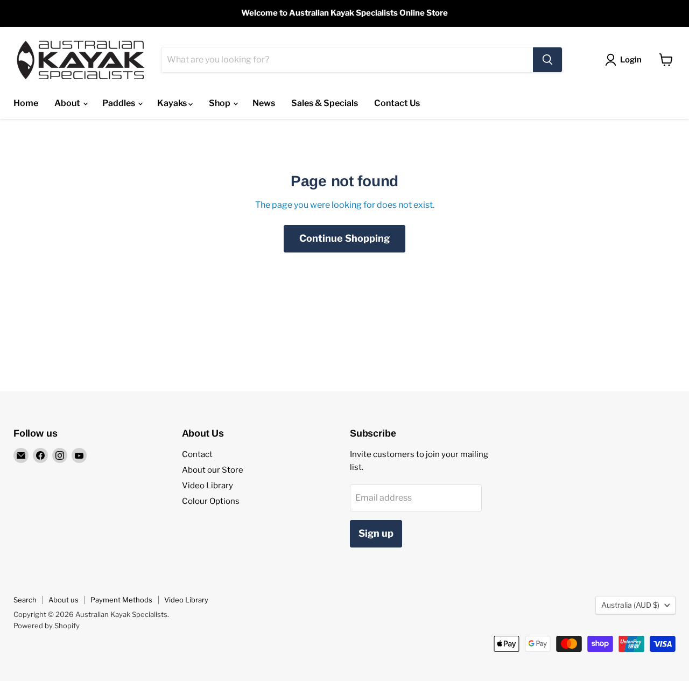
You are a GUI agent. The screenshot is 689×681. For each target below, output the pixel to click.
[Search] (547, 59)
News (263, 103)
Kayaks (172, 103)
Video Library (207, 485)
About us (63, 599)
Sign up (375, 533)
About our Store (212, 470)
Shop (220, 103)
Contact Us (397, 103)
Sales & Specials (324, 103)
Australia (630, 604)
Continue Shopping (344, 238)
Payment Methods (121, 599)
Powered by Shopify (46, 625)
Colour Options (211, 501)
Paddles (119, 103)
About (68, 103)
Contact (197, 454)
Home (25, 103)
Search (25, 599)
